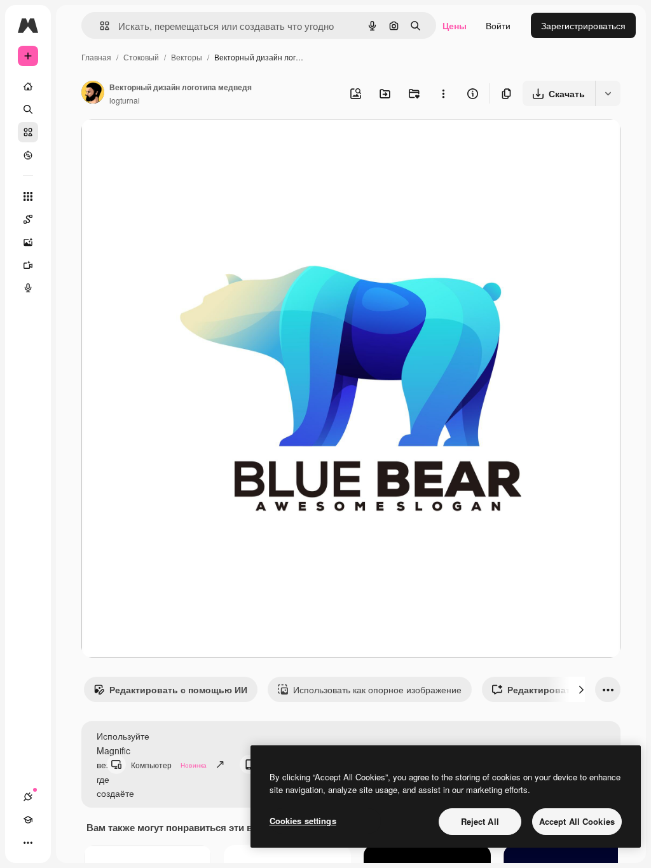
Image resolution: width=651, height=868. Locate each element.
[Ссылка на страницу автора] (92, 93)
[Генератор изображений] (28, 242)
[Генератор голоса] (28, 288)
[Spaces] (28, 219)
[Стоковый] (28, 132)
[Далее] (581, 689)
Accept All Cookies (577, 821)
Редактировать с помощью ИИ (178, 689)
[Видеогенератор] (28, 265)
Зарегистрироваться (583, 25)
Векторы (186, 56)
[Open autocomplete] (99, 26)
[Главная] (28, 86)
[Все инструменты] (28, 196)
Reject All (480, 821)
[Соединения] (28, 797)
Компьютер (169, 764)
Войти (498, 25)
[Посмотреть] (28, 155)
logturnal (124, 100)
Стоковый (141, 56)
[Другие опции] (443, 93)
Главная (96, 56)
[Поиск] (28, 109)
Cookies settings (303, 821)
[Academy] (28, 820)
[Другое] (28, 842)
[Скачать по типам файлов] (607, 93)
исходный (166, 143)
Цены (454, 25)
